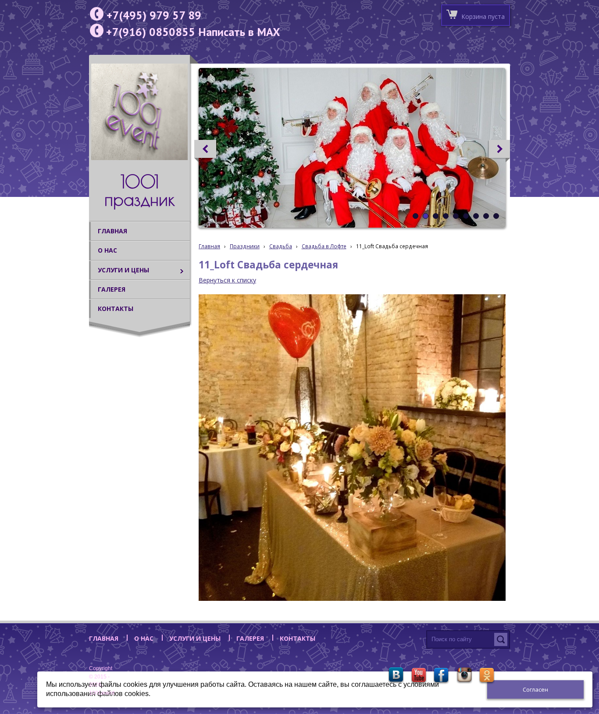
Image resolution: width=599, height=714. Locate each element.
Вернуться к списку (227, 280)
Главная (209, 246)
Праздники (245, 246)
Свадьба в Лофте (324, 246)
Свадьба (280, 246)
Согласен (535, 689)
